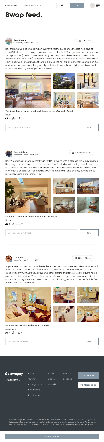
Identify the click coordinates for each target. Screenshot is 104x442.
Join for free (88, 375)
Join (77, 5)
